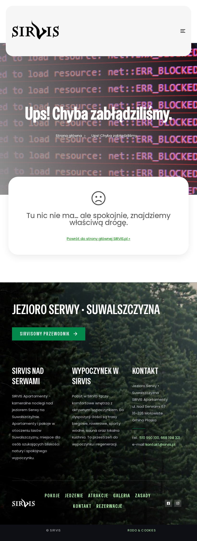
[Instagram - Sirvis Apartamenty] (177, 503)
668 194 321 (170, 437)
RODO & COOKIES (142, 530)
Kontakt (82, 506)
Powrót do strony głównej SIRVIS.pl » (98, 238)
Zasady (143, 495)
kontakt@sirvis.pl (160, 444)
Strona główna (69, 135)
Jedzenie (74, 495)
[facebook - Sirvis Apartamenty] (168, 503)
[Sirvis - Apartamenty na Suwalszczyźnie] (41, 31)
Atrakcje (98, 495)
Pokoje (52, 495)
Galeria (121, 495)
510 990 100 (149, 437)
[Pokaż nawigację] (156, 31)
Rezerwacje (109, 506)
